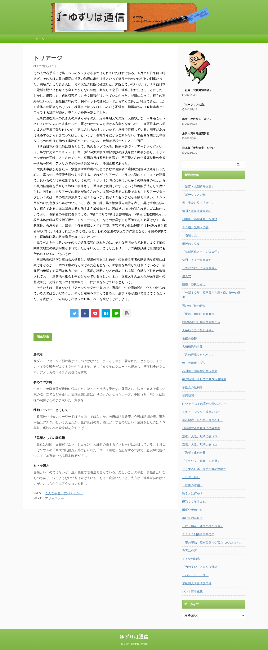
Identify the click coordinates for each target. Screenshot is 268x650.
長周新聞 (188, 395)
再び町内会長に (192, 518)
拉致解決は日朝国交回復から (201, 322)
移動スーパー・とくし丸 (51, 410)
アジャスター (54, 498)
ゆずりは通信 (134, 636)
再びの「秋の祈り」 (195, 305)
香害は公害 (189, 550)
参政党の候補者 (192, 387)
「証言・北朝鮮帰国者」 (197, 90)
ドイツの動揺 (191, 558)
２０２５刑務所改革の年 (198, 534)
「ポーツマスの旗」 (194, 104)
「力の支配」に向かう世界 (199, 567)
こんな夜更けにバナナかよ (64, 493)
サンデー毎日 (191, 477)
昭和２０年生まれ (194, 501)
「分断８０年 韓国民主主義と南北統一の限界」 (211, 295)
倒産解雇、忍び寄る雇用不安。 (202, 420)
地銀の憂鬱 (189, 338)
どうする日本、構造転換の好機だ (204, 469)
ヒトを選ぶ (41, 466)
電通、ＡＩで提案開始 (196, 260)
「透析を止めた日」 (195, 452)
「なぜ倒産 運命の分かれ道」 (202, 526)
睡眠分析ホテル (192, 509)
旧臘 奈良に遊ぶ (194, 284)
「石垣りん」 (191, 235)
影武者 (38, 354)
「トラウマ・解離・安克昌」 (201, 460)
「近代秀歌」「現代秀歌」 (199, 268)
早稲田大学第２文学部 (196, 583)
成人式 (186, 276)
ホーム (40, 39)
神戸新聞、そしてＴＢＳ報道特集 (204, 379)
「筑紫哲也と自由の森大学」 (201, 251)
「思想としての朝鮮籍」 (51, 438)
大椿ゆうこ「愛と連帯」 (198, 330)
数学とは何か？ (192, 493)
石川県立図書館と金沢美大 (199, 371)
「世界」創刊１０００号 (198, 314)
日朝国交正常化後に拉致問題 (201, 428)
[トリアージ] (106, 313)
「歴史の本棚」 (192, 485)
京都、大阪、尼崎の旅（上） (201, 444)
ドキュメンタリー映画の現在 (201, 412)
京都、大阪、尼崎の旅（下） (201, 436)
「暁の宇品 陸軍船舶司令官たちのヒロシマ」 (213, 542)
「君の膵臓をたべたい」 (198, 354)
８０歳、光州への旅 (195, 227)
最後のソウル (191, 243)
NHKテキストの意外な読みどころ (204, 403)
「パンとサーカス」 (195, 575)
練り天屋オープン (194, 363)
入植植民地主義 (192, 346)
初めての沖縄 (43, 382)
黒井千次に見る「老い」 (197, 119)
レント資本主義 (192, 591)
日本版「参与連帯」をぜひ (198, 147)
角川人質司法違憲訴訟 (195, 133)
